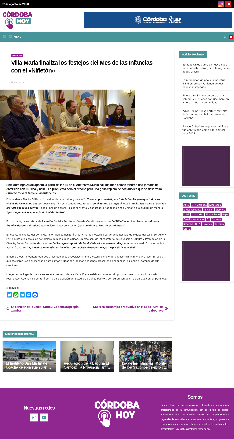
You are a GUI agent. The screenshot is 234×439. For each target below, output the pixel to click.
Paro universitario (193, 219)
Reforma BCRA (191, 223)
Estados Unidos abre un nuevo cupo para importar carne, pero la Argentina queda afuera (206, 68)
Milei (186, 214)
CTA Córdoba (199, 204)
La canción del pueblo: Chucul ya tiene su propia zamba (45, 308)
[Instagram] (34, 417)
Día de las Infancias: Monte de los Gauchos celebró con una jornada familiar (145, 367)
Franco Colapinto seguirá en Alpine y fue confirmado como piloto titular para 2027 (205, 130)
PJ (207, 219)
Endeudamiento (192, 209)
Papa (225, 214)
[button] (225, 36)
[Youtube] (44, 417)
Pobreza (216, 219)
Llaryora (220, 209)
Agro (186, 204)
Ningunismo (213, 214)
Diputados (215, 204)
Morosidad (197, 214)
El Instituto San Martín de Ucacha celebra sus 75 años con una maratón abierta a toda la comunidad (205, 99)
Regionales (17, 56)
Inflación (208, 209)
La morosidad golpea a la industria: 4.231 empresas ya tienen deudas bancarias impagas (204, 83)
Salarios (207, 223)
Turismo (219, 223)
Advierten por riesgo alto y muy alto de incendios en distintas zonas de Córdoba (204, 114)
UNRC (186, 228)
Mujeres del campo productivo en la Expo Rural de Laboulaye (128, 308)
